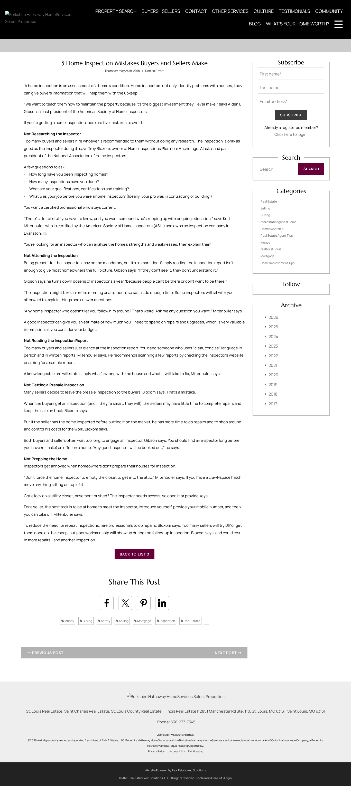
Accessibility (177, 751)
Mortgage (144, 621)
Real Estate (191, 621)
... (206, 621)
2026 (273, 317)
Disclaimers (203, 778)
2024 (273, 336)
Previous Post (47, 652)
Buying (87, 621)
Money (69, 621)
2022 (273, 356)
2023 (273, 346)
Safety (105, 621)
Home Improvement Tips (277, 263)
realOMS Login (222, 778)
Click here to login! (291, 134)
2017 (273, 404)
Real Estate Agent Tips (277, 235)
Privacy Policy (156, 751)
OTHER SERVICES (230, 11)
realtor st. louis (271, 249)
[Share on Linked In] (162, 603)
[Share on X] (125, 603)
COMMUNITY (329, 11)
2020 (273, 375)
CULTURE (264, 11)
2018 (273, 394)
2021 (273, 365)
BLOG (255, 24)
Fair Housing (195, 751)
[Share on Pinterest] (144, 603)
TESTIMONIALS (294, 11)
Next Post (226, 652)
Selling (123, 621)
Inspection (167, 621)
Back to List (133, 554)
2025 (273, 327)
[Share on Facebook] (107, 603)
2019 (273, 384)
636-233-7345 (183, 722)
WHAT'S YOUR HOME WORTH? (297, 24)
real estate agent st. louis (278, 222)
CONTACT (196, 11)
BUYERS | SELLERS (161, 11)
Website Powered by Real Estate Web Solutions (175, 770)
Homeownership (272, 229)
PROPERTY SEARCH (115, 11)
